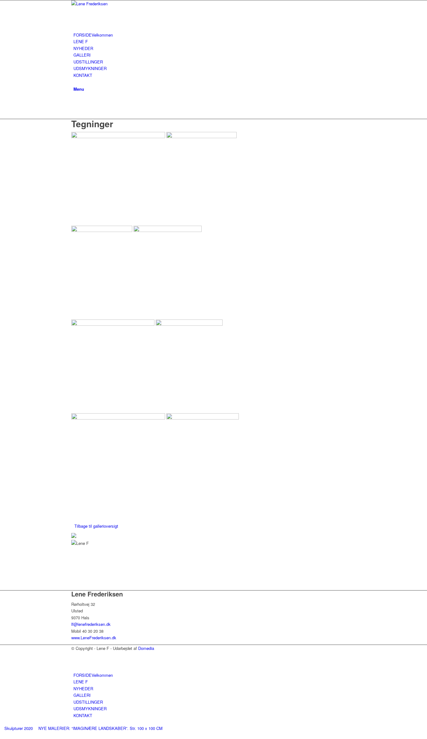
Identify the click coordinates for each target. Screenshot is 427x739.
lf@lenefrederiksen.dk (91, 624)
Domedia (146, 648)
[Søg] (75, 82)
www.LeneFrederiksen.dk (93, 638)
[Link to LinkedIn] (75, 109)
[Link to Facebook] (75, 102)
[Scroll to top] (1, 735)
